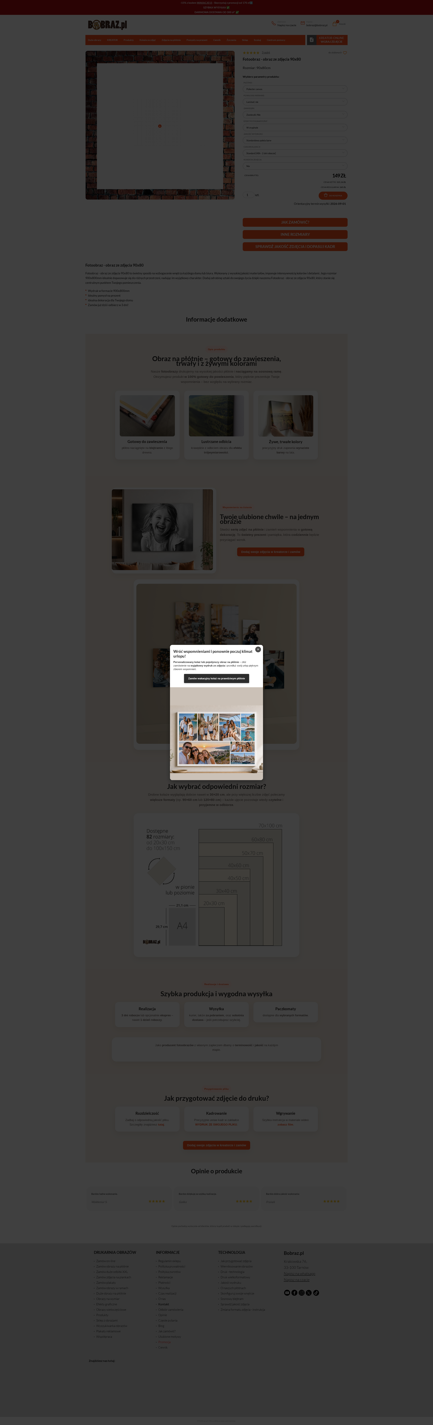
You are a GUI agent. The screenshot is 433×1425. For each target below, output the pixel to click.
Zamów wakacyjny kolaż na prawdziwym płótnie (216, 678)
